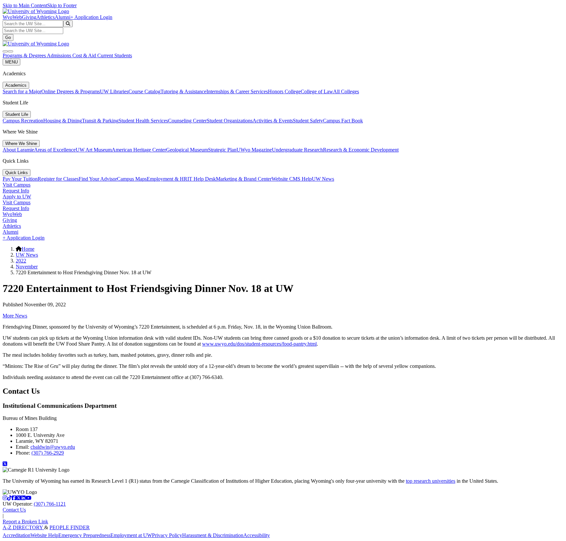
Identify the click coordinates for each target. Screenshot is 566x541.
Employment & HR (167, 179)
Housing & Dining (62, 120)
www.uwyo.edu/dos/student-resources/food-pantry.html (259, 344)
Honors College (284, 91)
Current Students (114, 55)
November (27, 266)
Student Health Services (143, 120)
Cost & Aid (84, 55)
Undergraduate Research (297, 150)
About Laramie (18, 150)
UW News (323, 179)
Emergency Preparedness (84, 535)
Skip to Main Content (25, 5)
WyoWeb (12, 17)
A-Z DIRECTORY (23, 527)
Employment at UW (131, 535)
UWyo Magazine (254, 150)
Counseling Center (187, 120)
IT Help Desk (201, 179)
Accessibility (256, 535)
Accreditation (16, 535)
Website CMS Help (292, 179)
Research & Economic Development (361, 150)
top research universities (430, 481)
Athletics (45, 17)
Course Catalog (144, 91)
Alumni (62, 17)
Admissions (59, 55)
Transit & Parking (100, 120)
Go (8, 37)
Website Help (44, 535)
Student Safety (308, 120)
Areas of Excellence (55, 150)
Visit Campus (16, 185)
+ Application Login (91, 17)
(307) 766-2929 (47, 453)
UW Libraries (114, 91)
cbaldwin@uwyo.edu (52, 447)
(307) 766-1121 (50, 504)
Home (28, 249)
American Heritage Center (139, 150)
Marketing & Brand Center (244, 179)
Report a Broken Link (25, 521)
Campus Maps (132, 179)
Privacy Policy (167, 535)
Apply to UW (17, 196)
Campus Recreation (23, 120)
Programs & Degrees (25, 55)
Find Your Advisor (98, 179)
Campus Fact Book (343, 120)
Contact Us (14, 510)
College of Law (317, 91)
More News (15, 315)
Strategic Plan (222, 150)
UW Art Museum (94, 150)
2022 (21, 260)
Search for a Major (22, 91)
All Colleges (346, 91)
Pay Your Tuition (20, 179)
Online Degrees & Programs (70, 91)
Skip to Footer (62, 5)
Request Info (16, 190)
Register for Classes (58, 179)
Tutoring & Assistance (183, 91)
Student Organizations (230, 120)
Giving (29, 17)
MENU (11, 62)
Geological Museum (187, 150)
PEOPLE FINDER (69, 527)
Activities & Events (273, 120)
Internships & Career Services (237, 91)
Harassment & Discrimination (212, 535)
